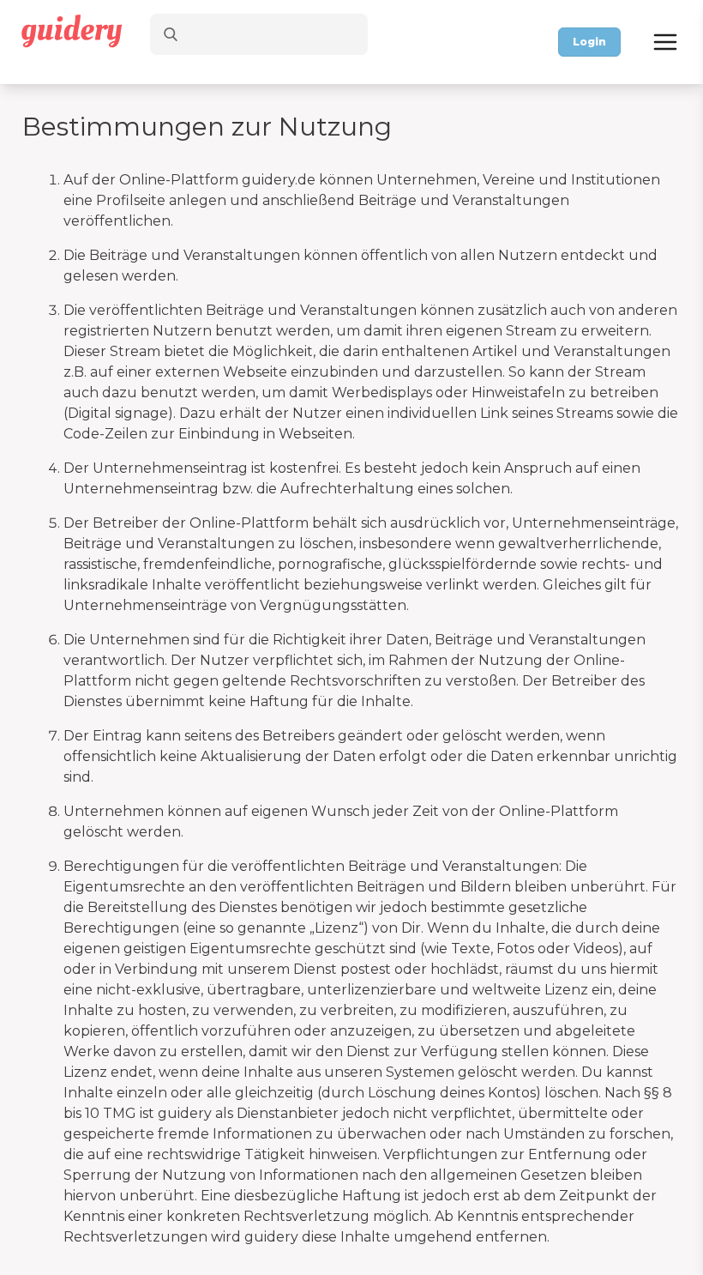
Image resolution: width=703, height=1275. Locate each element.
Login (589, 41)
